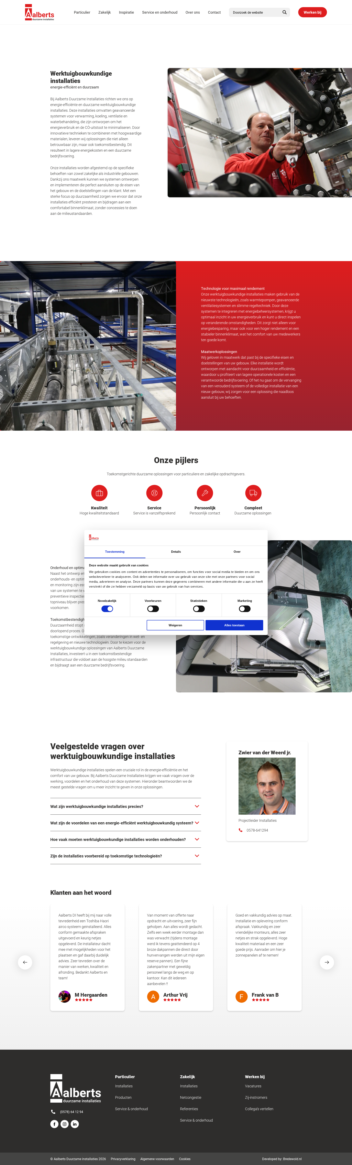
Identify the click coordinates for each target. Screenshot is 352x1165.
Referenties (189, 1108)
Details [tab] (176, 551)
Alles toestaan (234, 625)
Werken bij (312, 12)
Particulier (82, 12)
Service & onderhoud (131, 1108)
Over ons (193, 12)
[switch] (153, 609)
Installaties (124, 1085)
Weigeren (175, 625)
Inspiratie (126, 12)
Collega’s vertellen (259, 1108)
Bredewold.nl (292, 1159)
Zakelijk (104, 12)
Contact (214, 12)
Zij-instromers (256, 1097)
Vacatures (253, 1085)
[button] (25, 962)
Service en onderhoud (159, 12)
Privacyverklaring (123, 1159)
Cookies (184, 1159)
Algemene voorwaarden (157, 1159)
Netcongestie (190, 1097)
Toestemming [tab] (114, 551)
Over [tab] (237, 551)
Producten (123, 1097)
